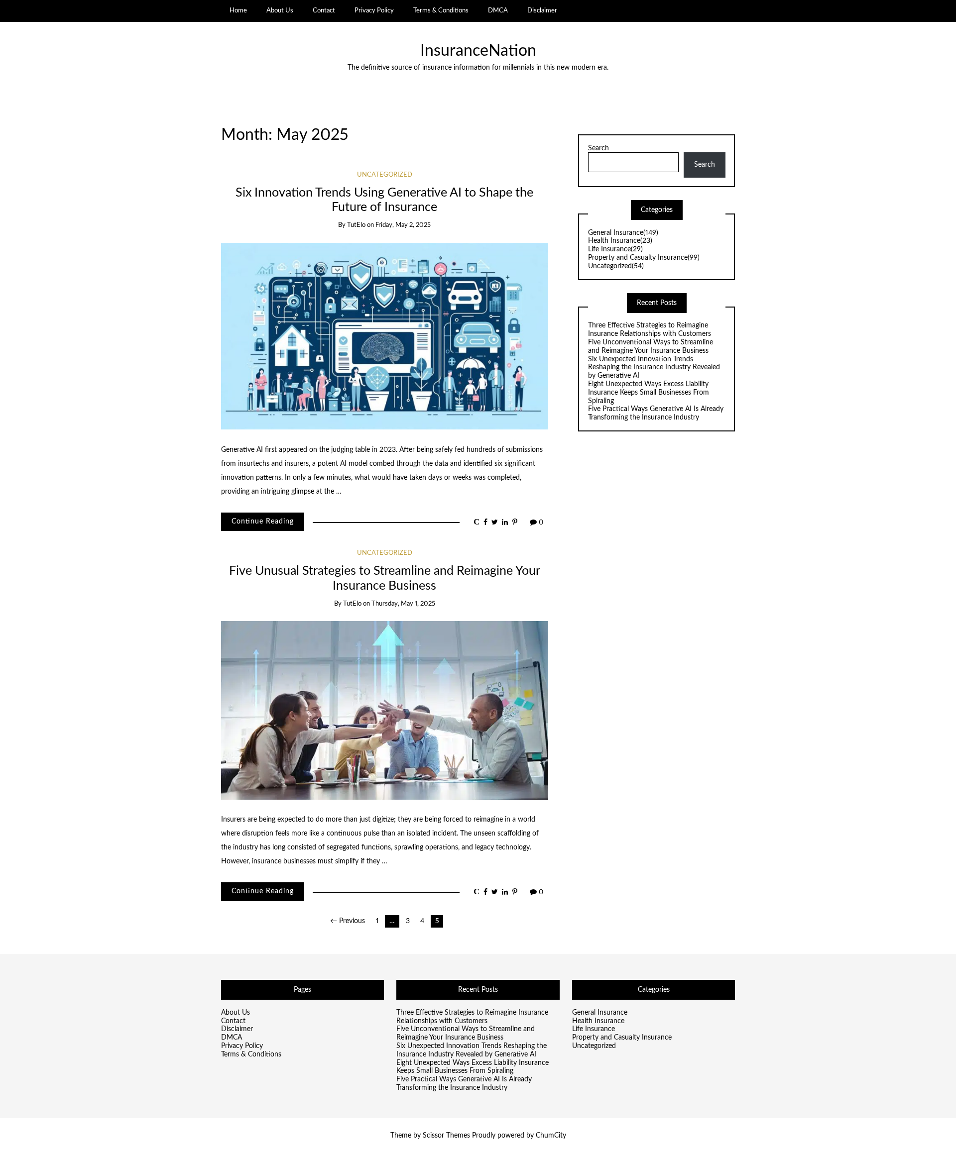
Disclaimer (542, 10)
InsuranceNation (478, 51)
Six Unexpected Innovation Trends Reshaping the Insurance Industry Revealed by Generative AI (654, 368)
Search (598, 148)
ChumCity (551, 1135)
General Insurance (623, 232)
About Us (279, 10)
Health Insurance (620, 240)
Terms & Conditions (441, 10)
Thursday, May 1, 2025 (403, 604)
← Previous (347, 921)
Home (238, 10)
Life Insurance (615, 249)
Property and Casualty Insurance (644, 257)
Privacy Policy (374, 10)
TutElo (356, 225)
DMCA (498, 10)
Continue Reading (263, 521)
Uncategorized (384, 175)
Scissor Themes (446, 1135)
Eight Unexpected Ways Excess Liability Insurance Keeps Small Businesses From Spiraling (648, 393)
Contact (324, 10)
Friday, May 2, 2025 (403, 225)
